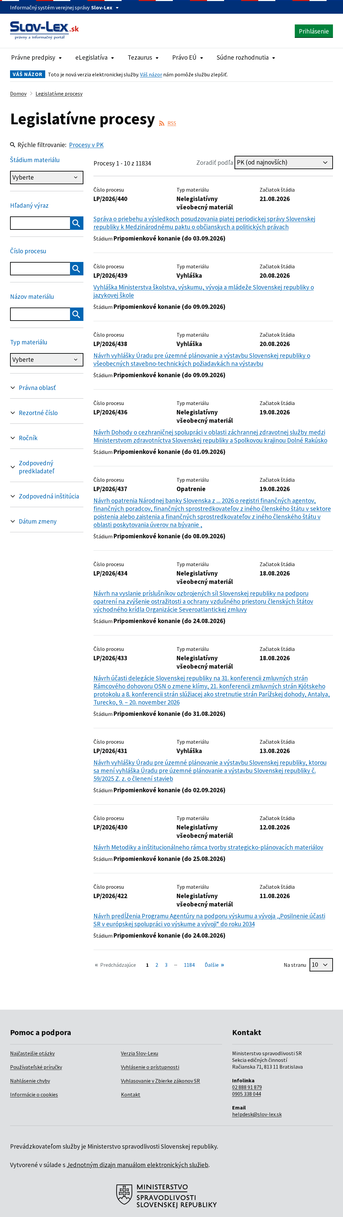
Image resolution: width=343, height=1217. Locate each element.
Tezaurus (140, 57)
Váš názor (151, 74)
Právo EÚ (184, 57)
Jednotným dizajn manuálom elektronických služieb (137, 1165)
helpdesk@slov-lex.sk (257, 1114)
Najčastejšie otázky (32, 1053)
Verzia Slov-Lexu (139, 1053)
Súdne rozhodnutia (243, 57)
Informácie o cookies (34, 1094)
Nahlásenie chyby (30, 1080)
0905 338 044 (246, 1093)
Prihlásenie (314, 31)
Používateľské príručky (36, 1067)
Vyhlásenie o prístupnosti (150, 1067)
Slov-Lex (101, 7)
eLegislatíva (91, 57)
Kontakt (130, 1094)
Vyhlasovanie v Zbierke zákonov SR (160, 1080)
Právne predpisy (33, 57)
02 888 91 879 (247, 1087)
